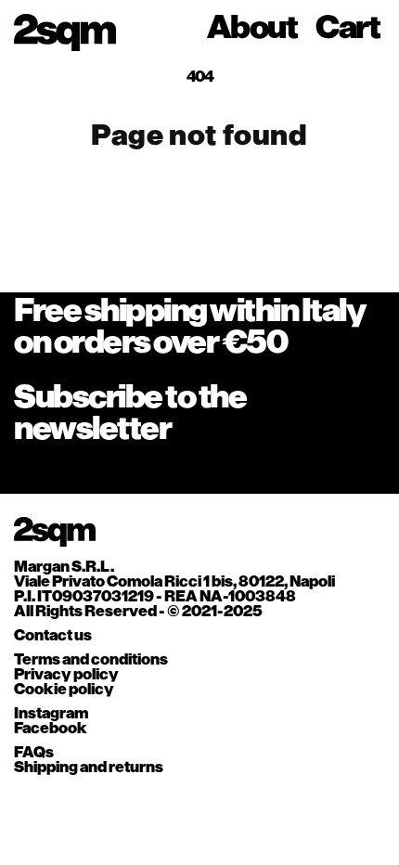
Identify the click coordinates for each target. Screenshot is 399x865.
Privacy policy (66, 675)
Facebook (50, 729)
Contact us (53, 636)
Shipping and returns (88, 768)
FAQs (34, 753)
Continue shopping (199, 205)
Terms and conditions (91, 660)
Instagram (51, 714)
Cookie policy (64, 690)
